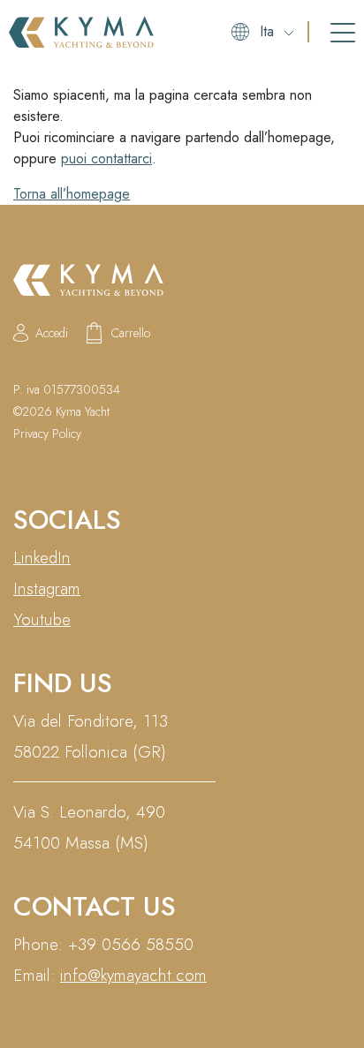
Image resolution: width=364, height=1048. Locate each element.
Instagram (46, 588)
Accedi (51, 333)
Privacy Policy (47, 433)
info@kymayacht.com (133, 975)
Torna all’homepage (71, 194)
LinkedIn (42, 557)
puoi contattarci (106, 158)
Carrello (130, 333)
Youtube (42, 619)
